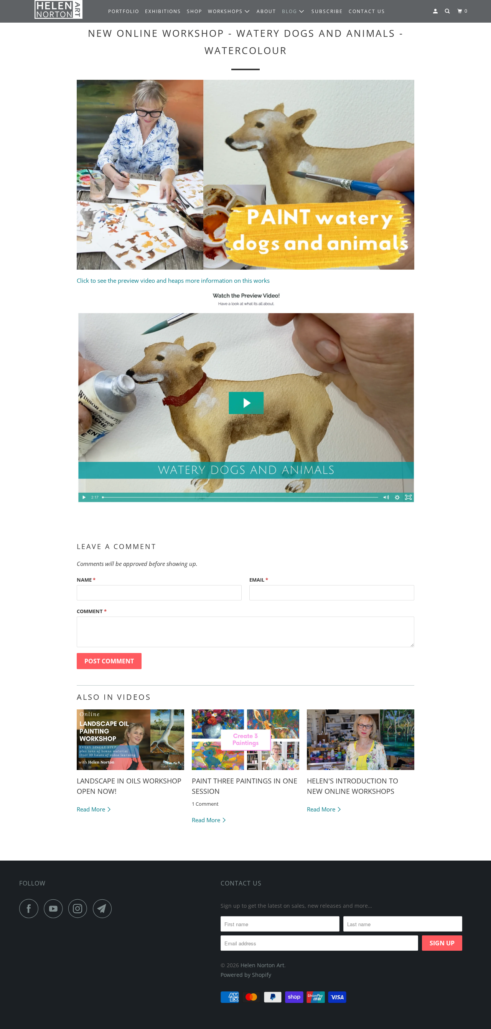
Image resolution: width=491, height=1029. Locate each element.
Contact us (367, 11)
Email (258, 579)
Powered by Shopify (246, 974)
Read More (92, 809)
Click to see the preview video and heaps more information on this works (173, 280)
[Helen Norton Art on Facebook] (30, 908)
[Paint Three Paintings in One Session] (245, 739)
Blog (290, 11)
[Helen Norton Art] (58, 9)
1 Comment (205, 804)
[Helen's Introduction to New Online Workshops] (360, 739)
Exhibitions (163, 11)
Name (86, 579)
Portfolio (123, 11)
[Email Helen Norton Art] (104, 908)
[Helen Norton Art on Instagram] (79, 908)
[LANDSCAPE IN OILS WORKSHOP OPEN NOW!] (130, 739)
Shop (194, 11)
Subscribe (327, 11)
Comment (92, 611)
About (266, 11)
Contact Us (241, 883)
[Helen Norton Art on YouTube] (55, 908)
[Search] (448, 11)
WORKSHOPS (226, 11)
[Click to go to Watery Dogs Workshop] (245, 506)
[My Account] (436, 11)
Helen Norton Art (262, 965)
